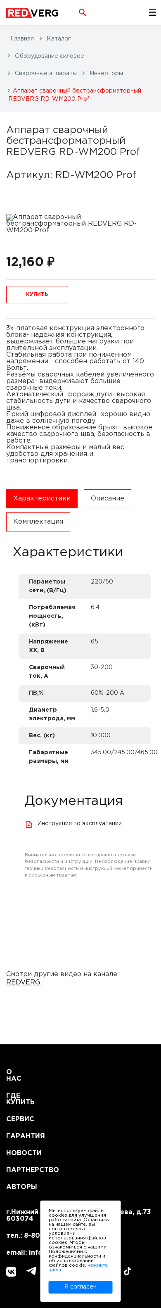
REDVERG (23, 982)
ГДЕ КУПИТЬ (16, 1099)
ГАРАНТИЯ (16, 1136)
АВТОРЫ (16, 1187)
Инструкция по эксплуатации (79, 823)
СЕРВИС (16, 1119)
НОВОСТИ (16, 1153)
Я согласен (80, 1286)
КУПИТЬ (37, 294)
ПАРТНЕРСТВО (16, 1170)
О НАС (13, 1075)
